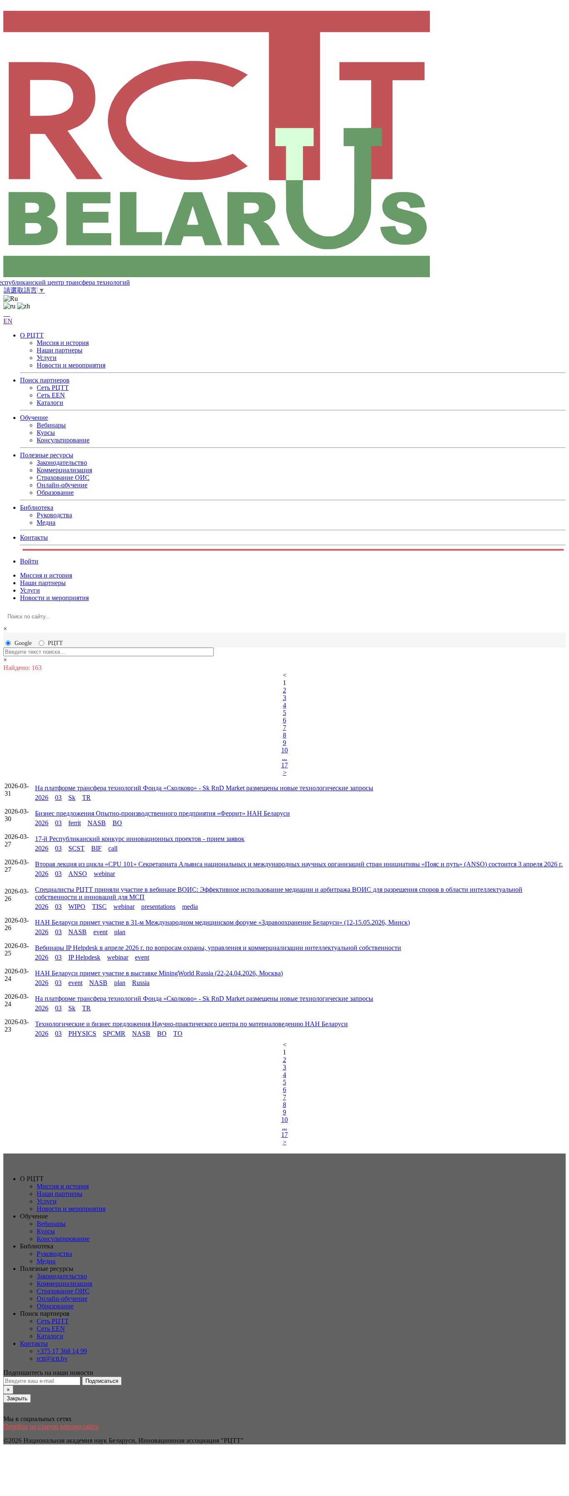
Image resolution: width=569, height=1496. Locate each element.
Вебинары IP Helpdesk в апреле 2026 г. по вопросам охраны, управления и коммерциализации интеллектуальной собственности (218, 947)
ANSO (77, 873)
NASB (96, 822)
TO (177, 1033)
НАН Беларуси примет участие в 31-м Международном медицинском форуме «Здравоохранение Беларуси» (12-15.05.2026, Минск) (222, 922)
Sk (71, 797)
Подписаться (101, 1381)
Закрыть (17, 1398)
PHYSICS (82, 1033)
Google (23, 643)
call (112, 848)
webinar (104, 873)
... (284, 757)
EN (7, 321)
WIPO (76, 906)
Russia (141, 982)
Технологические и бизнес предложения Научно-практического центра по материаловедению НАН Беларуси (191, 1023)
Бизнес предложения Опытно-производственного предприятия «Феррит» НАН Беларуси (162, 813)
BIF (96, 848)
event (100, 931)
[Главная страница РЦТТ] (284, 145)
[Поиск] (6, 313)
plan (119, 931)
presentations (158, 906)
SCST (76, 848)
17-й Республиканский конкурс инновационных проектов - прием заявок (140, 838)
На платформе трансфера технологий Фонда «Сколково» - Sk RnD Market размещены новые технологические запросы (204, 787)
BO (117, 822)
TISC (99, 906)
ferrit (74, 822)
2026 (41, 797)
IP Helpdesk (84, 957)
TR (86, 797)
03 (58, 797)
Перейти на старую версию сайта (50, 1426)
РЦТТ (55, 643)
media (190, 906)
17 (284, 765)
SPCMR (114, 1033)
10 (284, 750)
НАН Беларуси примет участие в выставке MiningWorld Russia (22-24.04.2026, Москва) (159, 973)
